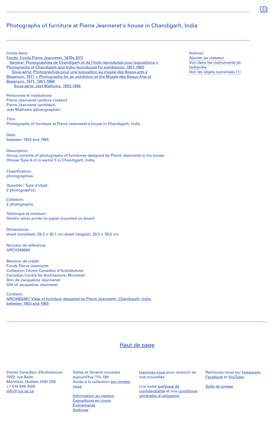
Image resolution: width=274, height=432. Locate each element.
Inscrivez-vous (152, 373)
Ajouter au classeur (206, 58)
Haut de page (137, 345)
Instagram (251, 373)
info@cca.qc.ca (20, 391)
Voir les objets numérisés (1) (215, 72)
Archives (80, 410)
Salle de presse (219, 387)
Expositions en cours (92, 401)
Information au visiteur (93, 396)
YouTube (236, 377)
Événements (84, 406)
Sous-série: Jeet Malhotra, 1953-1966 (47, 86)
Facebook (214, 377)
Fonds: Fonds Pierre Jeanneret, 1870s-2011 (44, 58)
